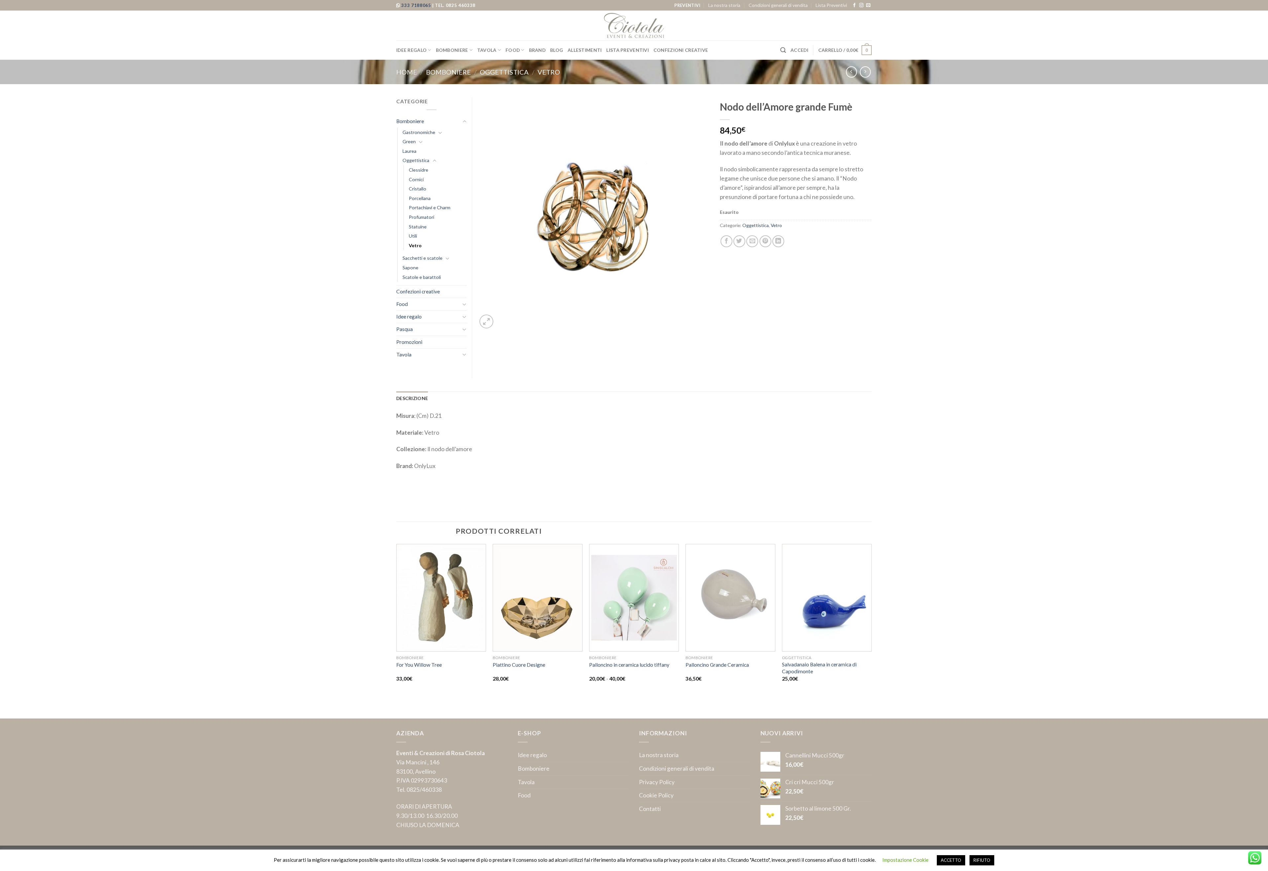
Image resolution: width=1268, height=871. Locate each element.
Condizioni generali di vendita (778, 5)
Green (409, 141)
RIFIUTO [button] (981, 860)
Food (513, 50)
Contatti (650, 808)
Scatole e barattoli (422, 277)
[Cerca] (783, 50)
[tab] (412, 398)
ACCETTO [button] (951, 860)
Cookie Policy (656, 795)
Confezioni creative (680, 50)
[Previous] (397, 630)
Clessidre (418, 170)
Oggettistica (504, 72)
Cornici (416, 179)
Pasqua (404, 329)
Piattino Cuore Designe (519, 665)
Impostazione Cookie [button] (905, 860)
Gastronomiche (419, 132)
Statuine (418, 226)
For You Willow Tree (419, 665)
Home (406, 72)
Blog (556, 50)
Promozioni (409, 342)
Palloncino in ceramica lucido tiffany (629, 665)
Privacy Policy (657, 782)
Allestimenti (585, 50)
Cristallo (417, 188)
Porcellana (420, 198)
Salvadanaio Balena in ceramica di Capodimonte (819, 667)
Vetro (549, 72)
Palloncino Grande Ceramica (717, 665)
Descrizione (412, 398)
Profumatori (421, 217)
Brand (537, 50)
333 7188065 (416, 5)
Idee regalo (411, 50)
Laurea (409, 151)
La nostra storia (724, 5)
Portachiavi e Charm (429, 207)
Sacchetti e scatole (422, 258)
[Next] (871, 630)
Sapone (410, 267)
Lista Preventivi (831, 5)
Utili (413, 236)
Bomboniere (452, 50)
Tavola (487, 50)
